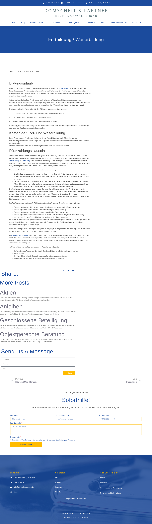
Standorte (56, 23)
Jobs (102, 23)
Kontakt (91, 23)
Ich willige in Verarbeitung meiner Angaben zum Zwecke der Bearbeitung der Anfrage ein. (44, 440)
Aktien (8, 292)
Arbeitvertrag (14, 161)
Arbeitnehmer (64, 88)
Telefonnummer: (105, 415)
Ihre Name (14, 415)
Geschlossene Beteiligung (33, 320)
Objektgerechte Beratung (32, 334)
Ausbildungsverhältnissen (20, 235)
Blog (23, 23)
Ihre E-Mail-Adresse (62, 415)
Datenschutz (15, 437)
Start (13, 23)
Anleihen (11, 306)
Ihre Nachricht (15, 423)
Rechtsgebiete (36, 23)
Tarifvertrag (26, 161)
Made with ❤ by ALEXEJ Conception (76, 517)
